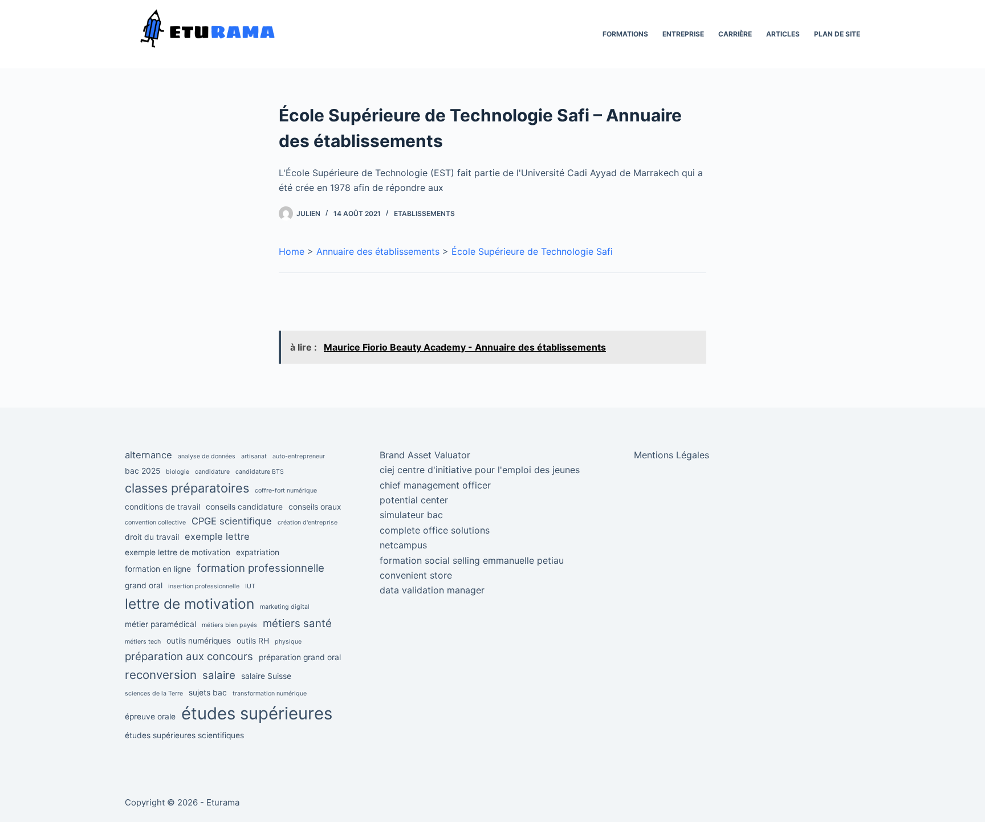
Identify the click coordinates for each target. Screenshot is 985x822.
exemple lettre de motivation (177, 552)
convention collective (155, 522)
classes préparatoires (187, 488)
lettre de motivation (189, 603)
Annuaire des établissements (377, 251)
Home (291, 251)
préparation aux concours (189, 656)
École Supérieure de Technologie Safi (532, 251)
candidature (212, 471)
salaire (218, 675)
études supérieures (256, 713)
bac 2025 (142, 470)
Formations (625, 34)
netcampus (403, 545)
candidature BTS (259, 471)
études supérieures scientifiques (184, 735)
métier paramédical (160, 624)
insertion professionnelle (203, 586)
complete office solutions (435, 530)
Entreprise (683, 34)
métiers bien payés (229, 625)
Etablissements (424, 213)
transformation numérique (270, 693)
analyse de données (206, 456)
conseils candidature (244, 506)
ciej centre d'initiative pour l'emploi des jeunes (480, 469)
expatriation (257, 552)
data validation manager (432, 590)
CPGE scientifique (232, 521)
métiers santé (297, 623)
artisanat (254, 456)
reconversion (161, 675)
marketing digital (285, 607)
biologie (177, 471)
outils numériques (198, 640)
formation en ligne (158, 568)
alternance (148, 455)
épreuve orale (150, 716)
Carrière (735, 34)
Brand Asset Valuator (425, 455)
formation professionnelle (260, 568)
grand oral (143, 585)
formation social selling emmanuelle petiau (472, 560)
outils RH (253, 640)
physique (288, 641)
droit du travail (152, 537)
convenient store (416, 575)
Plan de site (837, 34)
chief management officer (435, 485)
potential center (414, 500)
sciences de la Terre (154, 693)
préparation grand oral (300, 657)
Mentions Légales (671, 455)
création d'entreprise (307, 522)
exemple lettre (217, 536)
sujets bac (208, 692)
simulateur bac (411, 514)
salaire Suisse (266, 676)
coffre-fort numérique (286, 490)
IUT (250, 586)
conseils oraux (314, 506)
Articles (783, 34)
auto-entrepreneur (298, 456)
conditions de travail (162, 506)
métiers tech (143, 641)
